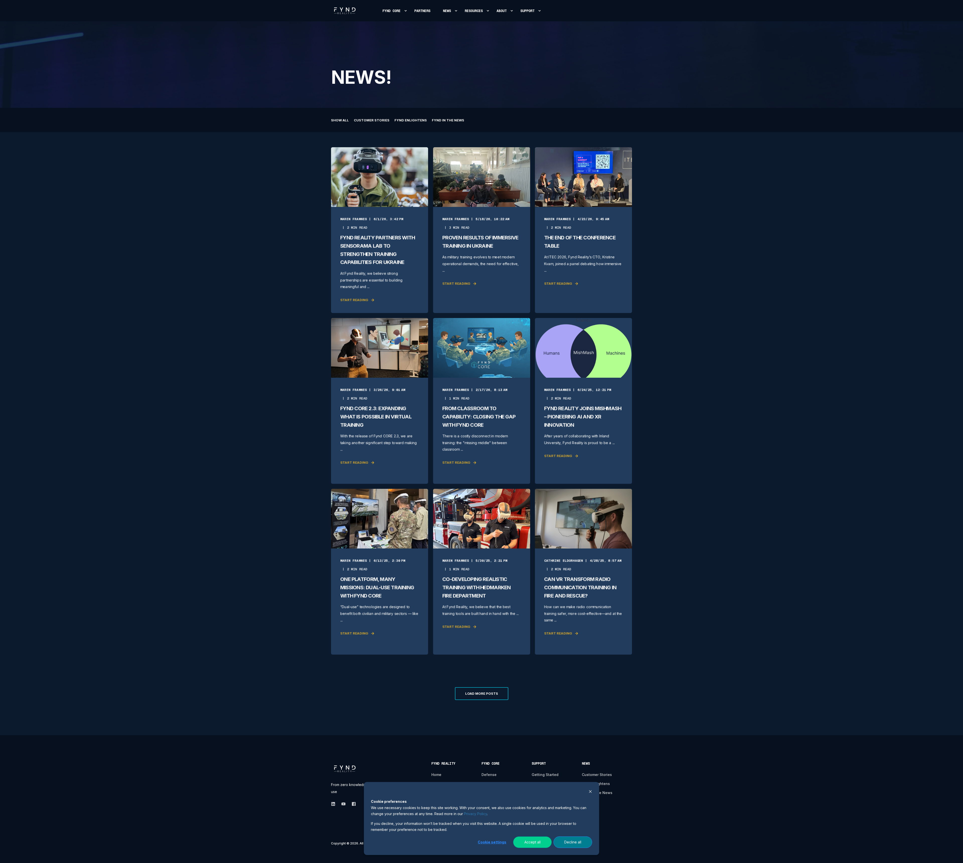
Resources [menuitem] (474, 11)
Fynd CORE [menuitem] (391, 11)
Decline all (572, 842)
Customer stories (371, 120)
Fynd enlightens (410, 120)
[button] (481, 693)
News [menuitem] (447, 11)
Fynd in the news (448, 120)
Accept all (532, 842)
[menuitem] (405, 10)
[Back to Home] (345, 10)
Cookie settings (492, 842)
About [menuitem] (502, 11)
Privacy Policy (475, 814)
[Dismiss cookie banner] (590, 792)
